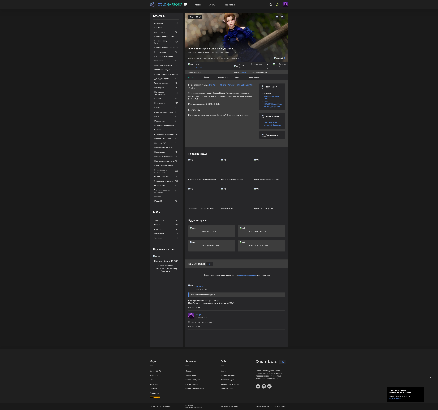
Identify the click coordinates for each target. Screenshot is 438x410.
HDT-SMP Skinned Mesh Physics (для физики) (273, 105)
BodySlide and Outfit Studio (271, 97)
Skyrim (166, 225)
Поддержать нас (228, 375)
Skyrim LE (154, 375)
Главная (191, 58)
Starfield (166, 238)
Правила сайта (227, 389)
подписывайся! (395, 399)
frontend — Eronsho (277, 406)
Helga (198, 314)
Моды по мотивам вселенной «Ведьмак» (272, 124)
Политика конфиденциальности (193, 406)
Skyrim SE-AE (166, 220)
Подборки (229, 4)
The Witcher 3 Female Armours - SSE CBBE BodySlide (231, 85)
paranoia (199, 67)
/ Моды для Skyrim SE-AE (214, 58)
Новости (189, 371)
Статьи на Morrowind (194, 389)
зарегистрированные (247, 275)
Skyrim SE (267, 94)
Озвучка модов (227, 380)
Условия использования (229, 406)
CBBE (266, 101)
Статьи (212, 4)
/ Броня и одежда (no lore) (232, 58)
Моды (198, 4)
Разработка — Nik (262, 406)
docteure (243, 72)
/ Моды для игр (199, 58)
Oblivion (166, 229)
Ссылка (197, 307)
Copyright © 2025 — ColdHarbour (161, 406)
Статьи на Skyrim (192, 380)
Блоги (223, 371)
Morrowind (166, 234)
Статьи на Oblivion (193, 384)
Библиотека (190, 375)
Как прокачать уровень (231, 384)
